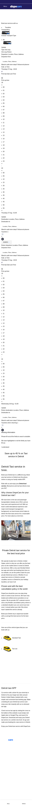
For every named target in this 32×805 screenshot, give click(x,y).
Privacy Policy (5, 784)
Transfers (8, 27)
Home (2, 16)
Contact (3, 777)
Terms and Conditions (8, 781)
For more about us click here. (14, 516)
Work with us (5, 765)
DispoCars (4, 593)
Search (5, 242)
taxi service (21, 702)
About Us (4, 759)
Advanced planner (23, 64)
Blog (2, 762)
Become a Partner (7, 769)
